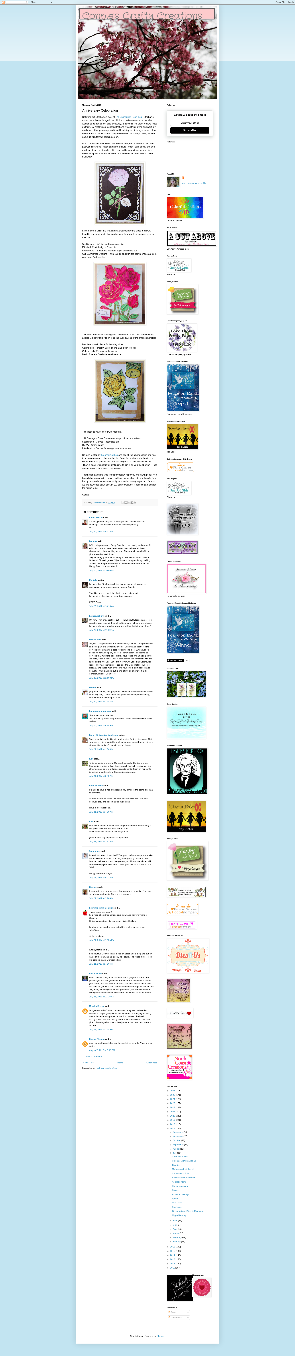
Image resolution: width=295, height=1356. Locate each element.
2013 (173, 1259)
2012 (173, 1263)
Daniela (93, 580)
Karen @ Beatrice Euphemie (103, 735)
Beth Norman (96, 785)
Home (120, 1062)
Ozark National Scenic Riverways (188, 1211)
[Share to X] (128, 502)
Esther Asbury (96, 616)
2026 (173, 1090)
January (177, 1241)
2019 (173, 1120)
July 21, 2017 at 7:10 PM (101, 964)
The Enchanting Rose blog (128, 117)
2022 (173, 1107)
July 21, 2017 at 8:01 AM (101, 877)
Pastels (175, 1190)
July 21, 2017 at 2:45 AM (101, 776)
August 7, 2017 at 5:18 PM (102, 1050)
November (178, 1136)
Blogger (160, 1336)
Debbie (92, 687)
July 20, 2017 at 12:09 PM (101, 678)
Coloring (176, 1165)
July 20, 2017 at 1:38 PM (101, 701)
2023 (173, 1103)
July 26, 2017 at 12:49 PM (101, 1029)
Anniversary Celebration (183, 1177)
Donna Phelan (96, 1039)
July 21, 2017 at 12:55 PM (101, 940)
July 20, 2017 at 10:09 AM (101, 570)
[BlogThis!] (126, 502)
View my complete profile (194, 183)
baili (91, 821)
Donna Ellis (95, 639)
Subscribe (189, 130)
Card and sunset (180, 1156)
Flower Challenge (180, 1194)
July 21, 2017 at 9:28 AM (101, 898)
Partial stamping (180, 1186)
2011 (172, 1268)
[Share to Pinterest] (134, 502)
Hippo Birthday (179, 1215)
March (176, 1233)
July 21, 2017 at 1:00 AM (101, 749)
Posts (173, 1312)
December (178, 1132)
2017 (173, 1128)
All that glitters (179, 1182)
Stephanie (94, 851)
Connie (93, 887)
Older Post (151, 1062)
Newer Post (88, 1062)
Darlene (93, 541)
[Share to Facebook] (131, 502)
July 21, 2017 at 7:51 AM (101, 841)
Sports (175, 1198)
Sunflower (177, 1207)
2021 (173, 1111)
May (175, 1225)
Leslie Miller (95, 973)
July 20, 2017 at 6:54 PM (101, 725)
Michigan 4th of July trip (183, 1169)
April (175, 1229)
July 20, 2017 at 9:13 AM (101, 531)
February (177, 1237)
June (175, 1220)
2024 (173, 1099)
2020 (173, 1116)
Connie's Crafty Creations (142, 16)
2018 (173, 1124)
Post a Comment (94, 1056)
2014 (173, 1255)
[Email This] (123, 502)
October (177, 1140)
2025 (173, 1095)
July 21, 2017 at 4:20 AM (101, 812)
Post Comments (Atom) (107, 1068)
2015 (173, 1251)
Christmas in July (180, 1173)
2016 (173, 1246)
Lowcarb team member (101, 908)
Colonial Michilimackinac (184, 1161)
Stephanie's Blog (109, 455)
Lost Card (177, 1202)
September (178, 1144)
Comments (176, 1317)
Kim (91, 759)
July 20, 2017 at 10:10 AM (101, 606)
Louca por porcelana (100, 711)
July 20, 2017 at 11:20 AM (101, 630)
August (176, 1149)
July (175, 1153)
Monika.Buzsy (96, 1006)
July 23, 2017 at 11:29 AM (101, 996)
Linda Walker (96, 517)
